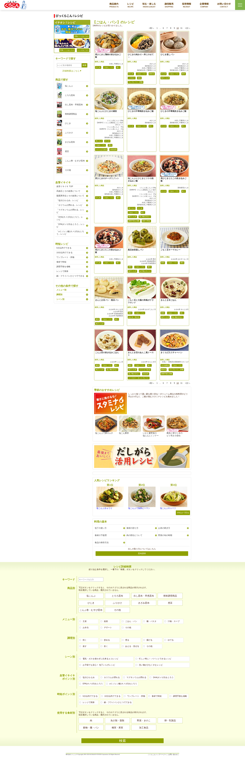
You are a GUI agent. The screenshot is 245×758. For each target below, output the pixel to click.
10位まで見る (183, 512)
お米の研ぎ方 (164, 528)
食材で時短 (146, 221)
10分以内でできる (64, 252)
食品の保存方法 (102, 542)
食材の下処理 (101, 535)
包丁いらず (165, 78)
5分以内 (145, 374)
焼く (116, 319)
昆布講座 (142, 553)
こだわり (131, 78)
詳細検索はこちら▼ (72, 71)
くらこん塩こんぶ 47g (115, 127)
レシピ (130, 5)
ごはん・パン (108, 67)
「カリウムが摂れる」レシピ (69, 205)
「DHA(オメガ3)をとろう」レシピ (69, 218)
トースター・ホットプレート (138, 378)
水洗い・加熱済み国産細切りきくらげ (175, 362)
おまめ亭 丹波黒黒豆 (148, 263)
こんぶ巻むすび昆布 (75, 161)
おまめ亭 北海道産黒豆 (148, 261)
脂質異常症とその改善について (70, 196)
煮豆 (130, 267)
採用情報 (186, 5)
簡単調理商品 (71, 114)
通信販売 (169, 5)
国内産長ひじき (183, 187)
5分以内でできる (63, 248)
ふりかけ (69, 133)
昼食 (139, 78)
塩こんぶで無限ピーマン (139, 508)
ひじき (98, 67)
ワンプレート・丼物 (135, 82)
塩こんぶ (99, 141)
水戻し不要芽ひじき (149, 68)
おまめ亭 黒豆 (151, 259)
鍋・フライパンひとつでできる (70, 276)
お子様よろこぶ (145, 271)
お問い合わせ (224, 5)
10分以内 (113, 149)
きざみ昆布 (70, 142)
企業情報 (204, 5)
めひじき (153, 64)
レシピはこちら (83, 50)
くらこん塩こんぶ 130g (115, 120)
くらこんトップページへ (157, 754)
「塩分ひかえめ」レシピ (67, 200)
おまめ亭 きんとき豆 (116, 309)
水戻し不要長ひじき (116, 64)
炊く (118, 67)
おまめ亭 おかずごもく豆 (180, 259)
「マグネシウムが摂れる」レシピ (70, 211)
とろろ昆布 (70, 95)
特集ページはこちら (82, 36)
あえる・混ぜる (133, 317)
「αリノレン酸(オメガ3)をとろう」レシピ (70, 232)
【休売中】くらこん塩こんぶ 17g (111, 129)
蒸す (183, 74)
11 (181, 28)
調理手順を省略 (133, 221)
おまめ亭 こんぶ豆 (116, 362)
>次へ (187, 28)
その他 (68, 170)
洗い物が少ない (144, 216)
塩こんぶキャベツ (168, 508)
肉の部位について (134, 535)
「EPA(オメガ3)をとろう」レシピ (70, 225)
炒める (151, 74)
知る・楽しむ (149, 5)
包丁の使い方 (101, 528)
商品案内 (114, 5)
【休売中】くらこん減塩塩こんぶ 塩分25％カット (109, 124)
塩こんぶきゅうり (104, 508)
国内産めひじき (150, 66)
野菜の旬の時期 (165, 535)
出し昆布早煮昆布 (74, 104)
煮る (110, 145)
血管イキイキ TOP (64, 186)
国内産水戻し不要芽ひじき (146, 70)
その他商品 (165, 365)
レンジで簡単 (62, 271)
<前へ (151, 28)
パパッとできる (101, 149)
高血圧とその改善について (68, 191)
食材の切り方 (132, 528)
